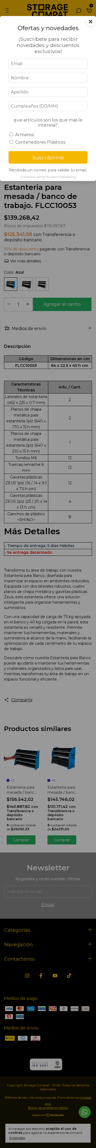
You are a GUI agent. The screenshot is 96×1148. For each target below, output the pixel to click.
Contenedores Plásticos (40, 142)
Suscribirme (48, 157)
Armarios (24, 134)
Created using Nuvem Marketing (48, 177)
